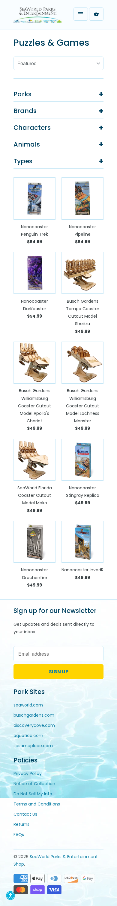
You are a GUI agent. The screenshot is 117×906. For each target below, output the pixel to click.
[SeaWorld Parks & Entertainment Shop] (38, 17)
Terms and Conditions (37, 804)
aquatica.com (28, 735)
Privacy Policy (28, 773)
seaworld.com (28, 705)
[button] (10, 895)
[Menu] (81, 14)
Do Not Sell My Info (33, 794)
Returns (21, 824)
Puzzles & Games (51, 42)
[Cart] (96, 14)
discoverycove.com (34, 725)
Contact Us (25, 814)
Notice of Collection (34, 784)
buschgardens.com (34, 715)
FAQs (19, 835)
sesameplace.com (33, 746)
